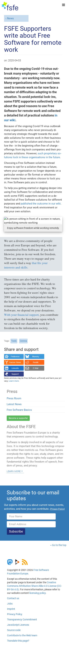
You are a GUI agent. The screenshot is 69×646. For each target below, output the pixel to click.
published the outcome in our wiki (41, 203)
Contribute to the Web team (22, 635)
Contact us (13, 598)
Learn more (14, 471)
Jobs (10, 603)
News (10, 18)
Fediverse (15, 356)
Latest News (14, 404)
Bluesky (35, 356)
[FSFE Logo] (10, 6)
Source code (14, 630)
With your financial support (21, 315)
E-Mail (35, 368)
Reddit (35, 362)
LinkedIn (15, 368)
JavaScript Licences (18, 624)
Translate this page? (18, 640)
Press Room (14, 398)
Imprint (11, 608)
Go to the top (59, 545)
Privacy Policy (14, 614)
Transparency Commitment (22, 619)
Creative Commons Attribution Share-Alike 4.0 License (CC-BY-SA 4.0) (34, 586)
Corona (23, 341)
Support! (15, 374)
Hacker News (15, 362)
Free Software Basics (19, 409)
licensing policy (37, 593)
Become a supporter (18, 418)
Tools (14, 341)
